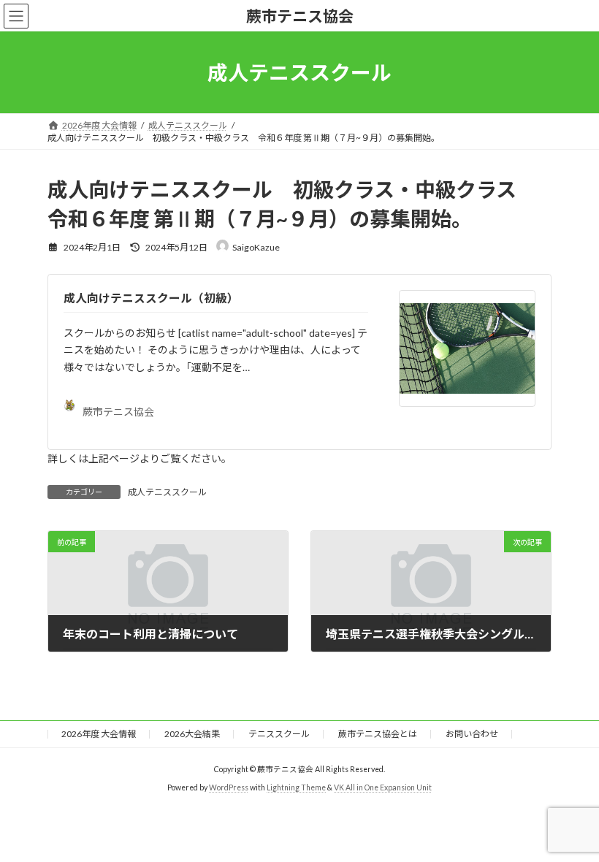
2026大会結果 (192, 733)
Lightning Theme (296, 786)
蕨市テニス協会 (118, 411)
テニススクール (279, 733)
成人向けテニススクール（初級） (151, 298)
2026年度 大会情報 (98, 733)
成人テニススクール (167, 492)
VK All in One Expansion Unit (383, 786)
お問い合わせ (472, 733)
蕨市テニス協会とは (377, 733)
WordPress (228, 786)
